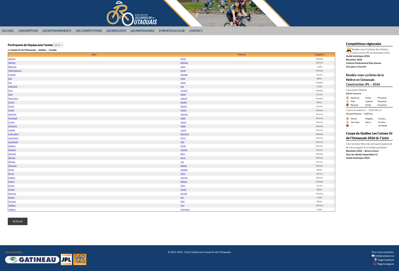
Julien (182, 66)
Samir (183, 82)
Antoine (184, 177)
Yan (182, 161)
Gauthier (12, 114)
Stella (182, 118)
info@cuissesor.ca (384, 255)
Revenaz (12, 193)
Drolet (11, 102)
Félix (182, 201)
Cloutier (12, 74)
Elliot (182, 154)
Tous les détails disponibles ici (361, 154)
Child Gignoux (14, 70)
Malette (12, 146)
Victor (183, 138)
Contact (196, 30)
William (183, 181)
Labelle (11, 130)
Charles (183, 149)
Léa (182, 86)
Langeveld (13, 142)
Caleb (183, 126)
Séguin (11, 197)
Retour (17, 221)
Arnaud (183, 90)
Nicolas (183, 193)
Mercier (11, 157)
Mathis (183, 106)
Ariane (183, 122)
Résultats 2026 (354, 59)
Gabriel (183, 98)
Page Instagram (385, 263)
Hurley (11, 122)
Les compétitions (89, 30)
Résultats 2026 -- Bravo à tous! (362, 150)
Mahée (183, 165)
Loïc (182, 205)
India (182, 78)
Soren (183, 70)
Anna (182, 157)
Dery (10, 90)
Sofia (182, 173)
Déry (10, 94)
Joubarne (12, 126)
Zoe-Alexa (185, 209)
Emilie (183, 146)
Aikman (11, 58)
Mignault (12, 165)
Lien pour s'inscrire (356, 66)
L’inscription (28, 30)
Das (10, 78)
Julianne (184, 114)
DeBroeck (12, 86)
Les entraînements (57, 30)
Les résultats (116, 30)
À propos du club (172, 30)
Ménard (12, 149)
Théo (182, 185)
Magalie (184, 74)
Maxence (184, 134)
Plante (11, 181)
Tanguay (12, 201)
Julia (182, 142)
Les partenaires (142, 30)
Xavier (183, 189)
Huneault (12, 118)
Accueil (8, 30)
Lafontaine (13, 134)
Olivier (183, 110)
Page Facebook (385, 259)
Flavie (183, 94)
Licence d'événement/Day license (363, 63)
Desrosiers (13, 98)
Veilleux (12, 205)
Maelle (183, 102)
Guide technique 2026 (358, 56)
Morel (11, 169)
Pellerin (11, 177)
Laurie (183, 130)
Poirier (11, 185)
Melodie (184, 62)
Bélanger (12, 66)
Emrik (183, 58)
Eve (182, 197)
